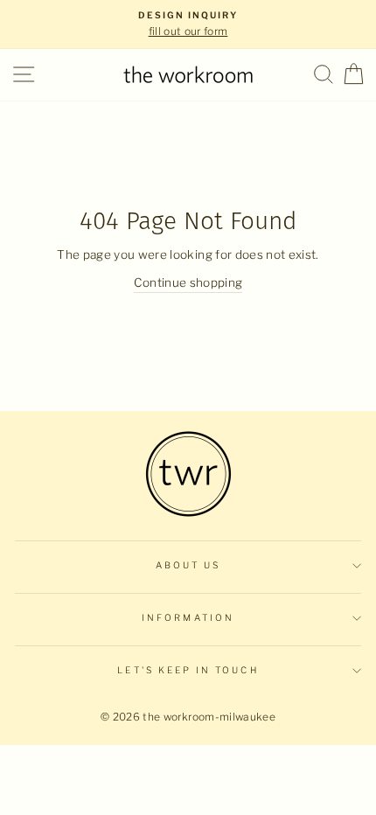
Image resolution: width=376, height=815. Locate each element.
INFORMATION (188, 617)
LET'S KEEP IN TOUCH (187, 670)
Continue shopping (188, 282)
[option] (188, 24)
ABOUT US (188, 565)
